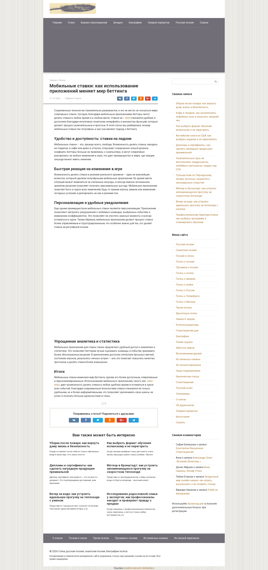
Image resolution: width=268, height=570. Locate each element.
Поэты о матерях (185, 278)
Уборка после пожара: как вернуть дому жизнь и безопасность (74, 444)
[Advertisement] (134, 50)
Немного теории (185, 319)
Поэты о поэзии (185, 261)
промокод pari (196, 503)
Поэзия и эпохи (185, 255)
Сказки (204, 22)
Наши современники (188, 370)
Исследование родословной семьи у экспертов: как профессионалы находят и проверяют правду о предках (132, 498)
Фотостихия (182, 416)
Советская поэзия (186, 250)
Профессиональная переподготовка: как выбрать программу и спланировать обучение (197, 218)
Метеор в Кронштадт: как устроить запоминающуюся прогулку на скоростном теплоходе (132, 469)
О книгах (181, 399)
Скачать (180, 422)
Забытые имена (185, 347)
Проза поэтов (184, 307)
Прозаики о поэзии (187, 267)
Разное (77, 98)
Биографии (135, 22)
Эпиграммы (183, 393)
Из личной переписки (188, 365)
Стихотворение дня (187, 330)
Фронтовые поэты (186, 313)
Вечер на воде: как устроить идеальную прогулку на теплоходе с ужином (74, 497)
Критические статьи (187, 376)
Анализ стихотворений (94, 22)
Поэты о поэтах (185, 273)
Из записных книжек (188, 359)
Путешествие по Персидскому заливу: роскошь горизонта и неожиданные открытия (194, 179)
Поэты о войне (184, 284)
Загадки (118, 22)
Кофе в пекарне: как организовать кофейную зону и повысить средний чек (197, 116)
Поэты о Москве (185, 301)
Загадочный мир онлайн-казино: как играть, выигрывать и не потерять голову (197, 480)
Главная (57, 22)
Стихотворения (184, 382)
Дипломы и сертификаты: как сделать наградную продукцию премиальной (72, 469)
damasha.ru (148, 568)
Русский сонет (184, 388)
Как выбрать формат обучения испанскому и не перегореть (129, 444)
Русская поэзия (185, 22)
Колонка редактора (187, 324)
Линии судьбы (184, 342)
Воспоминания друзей (189, 353)
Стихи (71, 22)
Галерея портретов (159, 22)
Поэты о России (185, 290)
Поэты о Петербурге (188, 296)
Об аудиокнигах (185, 405)
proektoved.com (132, 568)
